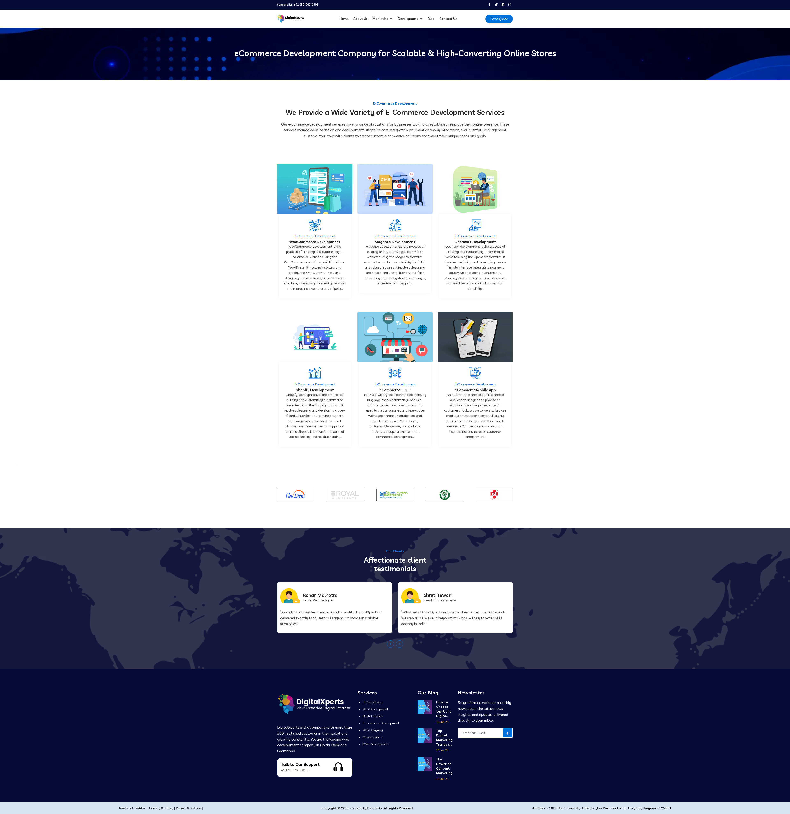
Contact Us (448, 18)
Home (344, 18)
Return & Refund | (189, 808)
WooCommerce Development (314, 242)
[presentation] (390, 644)
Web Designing (372, 730)
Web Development (375, 709)
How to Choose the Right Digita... (443, 709)
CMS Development (375, 744)
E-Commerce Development (314, 236)
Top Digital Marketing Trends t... (444, 738)
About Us (360, 18)
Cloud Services (372, 737)
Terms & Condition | (133, 808)
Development (408, 18)
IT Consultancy (372, 702)
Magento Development (395, 242)
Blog (431, 18)
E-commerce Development (380, 723)
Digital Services (372, 716)
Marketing (381, 18)
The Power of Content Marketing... (444, 766)
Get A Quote (499, 19)
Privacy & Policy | (162, 808)
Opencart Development (475, 242)
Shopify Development (315, 390)
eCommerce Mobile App (475, 390)
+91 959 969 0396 (295, 770)
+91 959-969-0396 (306, 4)
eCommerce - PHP (395, 390)
